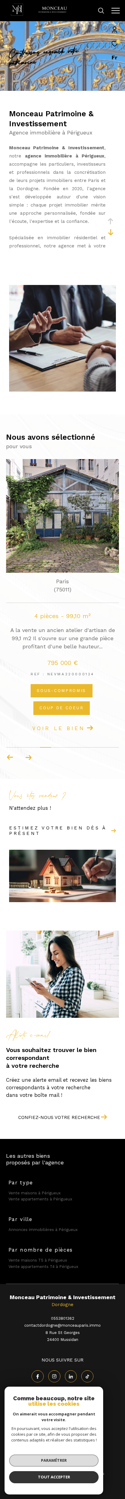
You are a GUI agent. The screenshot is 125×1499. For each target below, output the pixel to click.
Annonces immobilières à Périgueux (43, 1229)
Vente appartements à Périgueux (40, 1199)
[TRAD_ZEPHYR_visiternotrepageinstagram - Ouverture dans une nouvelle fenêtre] (54, 1376)
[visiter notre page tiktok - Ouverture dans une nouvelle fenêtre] (87, 1376)
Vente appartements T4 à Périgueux (43, 1266)
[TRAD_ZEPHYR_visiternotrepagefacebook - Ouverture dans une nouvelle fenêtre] (38, 1376)
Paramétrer (54, 1460)
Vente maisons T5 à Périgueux (37, 1260)
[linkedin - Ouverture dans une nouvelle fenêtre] (71, 1376)
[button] (28, 757)
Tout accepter (54, 1477)
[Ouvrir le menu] (115, 10)
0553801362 (62, 1318)
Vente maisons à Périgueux (34, 1193)
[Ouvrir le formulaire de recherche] (101, 10)
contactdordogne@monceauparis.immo (62, 1325)
